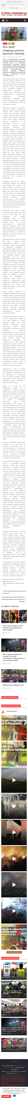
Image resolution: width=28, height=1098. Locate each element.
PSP (13, 43)
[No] (26, 1092)
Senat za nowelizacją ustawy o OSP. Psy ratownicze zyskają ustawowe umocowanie (12, 1011)
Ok (14, 1095)
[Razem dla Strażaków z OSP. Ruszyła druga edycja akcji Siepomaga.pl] (14, 611)
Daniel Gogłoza (7, 57)
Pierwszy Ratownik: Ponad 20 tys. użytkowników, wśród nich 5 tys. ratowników (12, 973)
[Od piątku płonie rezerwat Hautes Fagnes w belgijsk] (14, 780)
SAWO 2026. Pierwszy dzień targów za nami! (13, 1046)
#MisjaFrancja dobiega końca (13, 685)
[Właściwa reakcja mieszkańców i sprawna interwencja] (14, 911)
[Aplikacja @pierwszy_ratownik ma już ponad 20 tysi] (14, 754)
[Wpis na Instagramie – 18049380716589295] (14, 937)
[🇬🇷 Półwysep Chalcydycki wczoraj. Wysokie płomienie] (14, 884)
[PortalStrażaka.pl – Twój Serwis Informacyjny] (3, 20)
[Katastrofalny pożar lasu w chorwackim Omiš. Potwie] (14, 858)
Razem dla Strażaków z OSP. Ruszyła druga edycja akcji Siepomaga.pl (13, 628)
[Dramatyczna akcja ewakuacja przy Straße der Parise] (14, 806)
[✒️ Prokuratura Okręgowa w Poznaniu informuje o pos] (14, 728)
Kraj (9, 43)
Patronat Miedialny (16, 1043)
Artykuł (5, 43)
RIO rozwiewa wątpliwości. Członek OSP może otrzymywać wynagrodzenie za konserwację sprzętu (14, 657)
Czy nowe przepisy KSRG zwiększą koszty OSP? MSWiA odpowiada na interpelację (12, 992)
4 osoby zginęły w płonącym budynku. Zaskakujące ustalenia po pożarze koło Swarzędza (13, 599)
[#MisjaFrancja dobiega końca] (14, 670)
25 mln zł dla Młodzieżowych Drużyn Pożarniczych (14, 592)
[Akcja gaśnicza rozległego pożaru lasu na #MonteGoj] (14, 832)
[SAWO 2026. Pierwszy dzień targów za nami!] (14, 1039)
